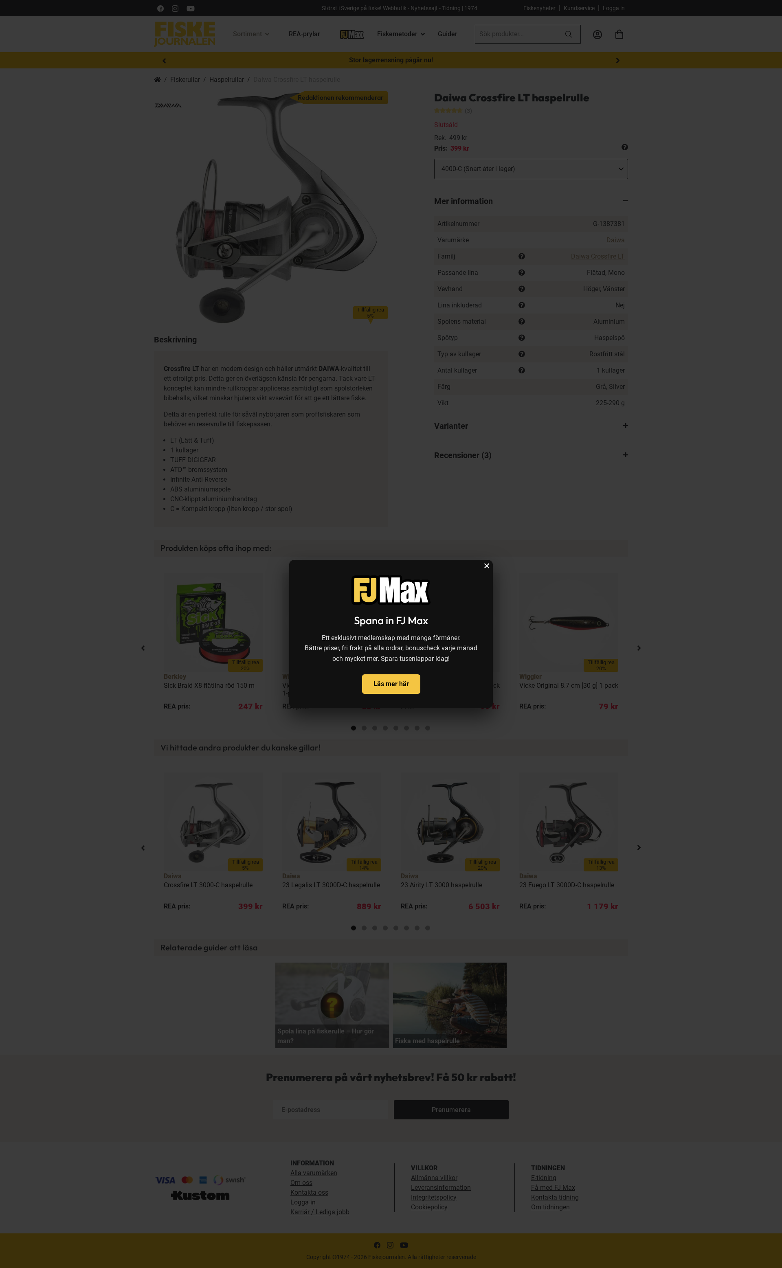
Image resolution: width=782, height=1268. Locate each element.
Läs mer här (391, 684)
